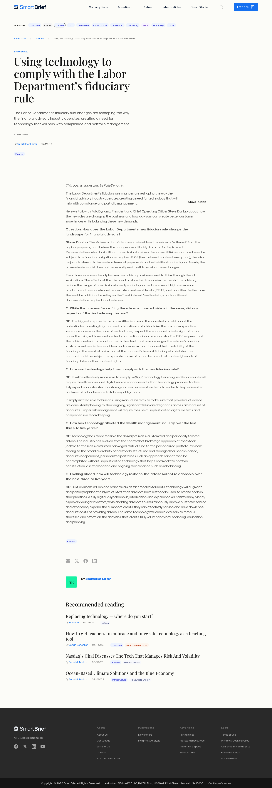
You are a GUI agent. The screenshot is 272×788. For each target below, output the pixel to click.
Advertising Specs (190, 746)
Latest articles (171, 7)
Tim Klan (74, 622)
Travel (171, 25)
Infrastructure (100, 25)
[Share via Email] (67, 560)
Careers (101, 752)
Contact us (103, 740)
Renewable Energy (140, 679)
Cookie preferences (219, 783)
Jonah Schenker (78, 644)
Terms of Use (228, 734)
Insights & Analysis (149, 740)
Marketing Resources (192, 740)
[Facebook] (16, 746)
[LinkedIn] (33, 746)
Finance (60, 25)
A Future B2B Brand (108, 758)
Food (70, 25)
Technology (158, 25)
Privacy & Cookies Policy (235, 740)
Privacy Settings (230, 752)
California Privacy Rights (235, 746)
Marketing (132, 25)
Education (35, 25)
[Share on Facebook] (85, 560)
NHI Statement (230, 758)
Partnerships (187, 734)
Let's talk (243, 7)
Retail (145, 25)
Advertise (123, 7)
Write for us (103, 746)
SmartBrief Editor (27, 143)
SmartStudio (199, 7)
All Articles (20, 38)
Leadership (117, 25)
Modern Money (132, 662)
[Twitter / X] (25, 746)
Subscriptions (98, 7)
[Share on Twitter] (76, 560)
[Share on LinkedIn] (94, 560)
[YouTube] (42, 746)
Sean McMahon (78, 662)
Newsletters (145, 734)
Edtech (105, 622)
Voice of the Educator (136, 645)
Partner (147, 7)
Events (47, 25)
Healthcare (83, 25)
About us (102, 734)
